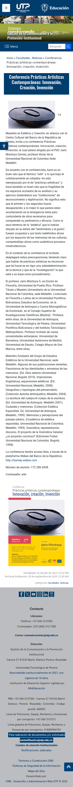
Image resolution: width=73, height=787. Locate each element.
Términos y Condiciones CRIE (35, 760)
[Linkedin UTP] (45, 594)
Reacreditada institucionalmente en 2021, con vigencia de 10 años (36, 675)
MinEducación (36, 688)
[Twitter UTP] (27, 594)
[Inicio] (68, 767)
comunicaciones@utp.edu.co (41, 635)
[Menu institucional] (6, 8)
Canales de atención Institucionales (37, 745)
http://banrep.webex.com (21, 460)
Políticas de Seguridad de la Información (36, 765)
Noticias (37, 58)
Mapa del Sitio (36, 771)
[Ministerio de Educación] (55, 8)
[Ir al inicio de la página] (68, 767)
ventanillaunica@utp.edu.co (36, 740)
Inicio (10, 58)
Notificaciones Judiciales (36, 750)
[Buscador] (68, 46)
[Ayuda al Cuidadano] (51, 594)
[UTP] (23, 8)
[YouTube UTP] (33, 594)
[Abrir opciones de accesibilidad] (4, 146)
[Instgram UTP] (39, 594)
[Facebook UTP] (21, 594)
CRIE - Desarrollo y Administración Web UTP (32, 781)
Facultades (23, 58)
